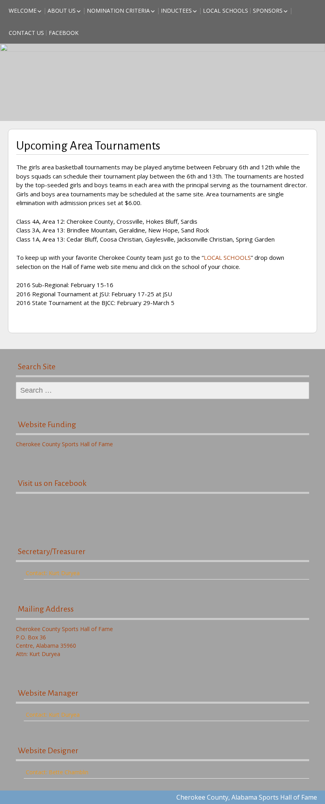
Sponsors (268, 10)
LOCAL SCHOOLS (227, 257)
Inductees (176, 10)
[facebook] (162, 511)
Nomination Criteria (118, 10)
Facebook (63, 32)
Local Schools (225, 10)
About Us (62, 10)
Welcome (22, 10)
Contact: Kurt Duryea (53, 573)
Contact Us (26, 32)
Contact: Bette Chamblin (57, 772)
